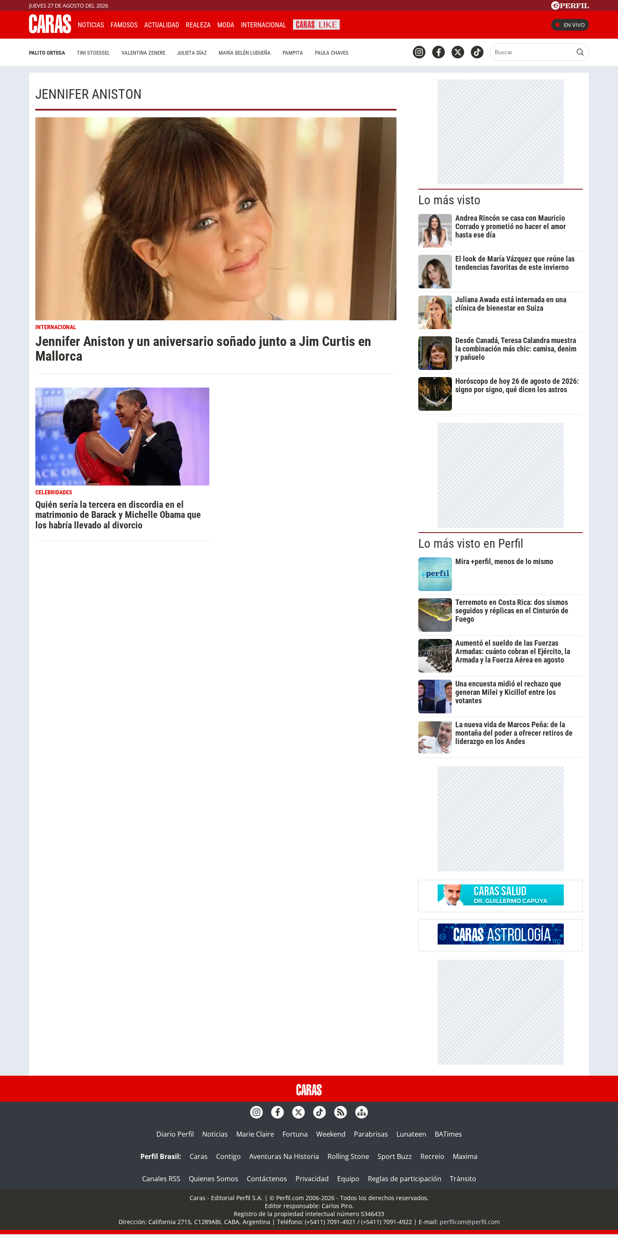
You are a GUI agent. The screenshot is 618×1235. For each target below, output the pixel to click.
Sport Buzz (395, 1156)
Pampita (293, 53)
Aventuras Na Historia (284, 1156)
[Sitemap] (361, 1112)
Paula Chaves (332, 53)
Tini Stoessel (93, 53)
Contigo (228, 1156)
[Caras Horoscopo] (501, 942)
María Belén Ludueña (245, 53)
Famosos (124, 25)
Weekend (331, 1134)
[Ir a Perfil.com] (570, 7)
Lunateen (411, 1134)
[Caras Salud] (501, 903)
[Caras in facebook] (438, 52)
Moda (225, 25)
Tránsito (463, 1178)
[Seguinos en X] (458, 52)
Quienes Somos (213, 1178)
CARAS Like (316, 24)
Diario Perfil (175, 1134)
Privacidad (312, 1178)
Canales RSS (161, 1178)
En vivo (574, 25)
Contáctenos (267, 1178)
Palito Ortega (47, 53)
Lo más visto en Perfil (470, 543)
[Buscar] (580, 52)
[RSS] (340, 1112)
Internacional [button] (263, 25)
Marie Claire (255, 1134)
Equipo (348, 1178)
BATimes (448, 1134)
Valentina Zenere (143, 53)
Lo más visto (449, 200)
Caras (199, 1156)
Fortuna (295, 1134)
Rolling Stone (348, 1156)
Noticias (91, 25)
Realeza (198, 25)
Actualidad (161, 25)
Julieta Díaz (192, 53)
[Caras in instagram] (419, 52)
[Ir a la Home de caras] (50, 30)
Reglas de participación (404, 1178)
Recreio (432, 1156)
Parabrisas (371, 1134)
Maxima (465, 1156)
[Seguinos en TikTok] (477, 52)
